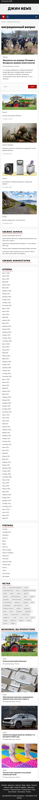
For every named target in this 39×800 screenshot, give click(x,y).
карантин (17, 602)
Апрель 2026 (6, 285)
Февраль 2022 (6, 429)
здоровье (6, 599)
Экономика (5, 576)
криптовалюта (18, 605)
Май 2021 (5, 453)
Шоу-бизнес (6, 573)
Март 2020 (5, 492)
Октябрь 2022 (6, 409)
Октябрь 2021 (6, 441)
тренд (32, 617)
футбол (5, 623)
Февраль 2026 (6, 291)
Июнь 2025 (5, 314)
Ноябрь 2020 (6, 471)
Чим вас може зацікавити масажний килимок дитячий (19, 248)
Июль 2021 (5, 447)
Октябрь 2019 (6, 503)
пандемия (19, 611)
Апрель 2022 (6, 427)
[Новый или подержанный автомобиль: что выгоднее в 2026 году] (19, 718)
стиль (21, 617)
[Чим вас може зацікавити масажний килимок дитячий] (19, 756)
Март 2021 (5, 459)
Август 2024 (6, 344)
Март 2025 (5, 323)
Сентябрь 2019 (7, 506)
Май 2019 (5, 518)
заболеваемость (16, 596)
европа (26, 593)
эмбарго (13, 623)
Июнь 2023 (5, 385)
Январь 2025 (6, 329)
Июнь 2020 (5, 486)
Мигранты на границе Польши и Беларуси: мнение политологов (19, 61)
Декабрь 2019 (6, 500)
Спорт (4, 570)
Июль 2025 (5, 311)
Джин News (19, 8)
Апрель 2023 (6, 391)
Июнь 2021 (5, 450)
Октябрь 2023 (6, 373)
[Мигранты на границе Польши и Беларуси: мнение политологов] (19, 42)
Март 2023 (5, 394)
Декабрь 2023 (6, 367)
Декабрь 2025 (6, 297)
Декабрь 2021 (6, 435)
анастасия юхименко (15, 587)
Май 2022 (5, 424)
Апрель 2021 (6, 456)
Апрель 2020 (6, 489)
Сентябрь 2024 (7, 341)
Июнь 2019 (5, 515)
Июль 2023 (5, 382)
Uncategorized (6, 532)
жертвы (5, 596)
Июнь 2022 (5, 421)
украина (21, 620)
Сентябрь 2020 (7, 477)
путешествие (15, 614)
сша (26, 617)
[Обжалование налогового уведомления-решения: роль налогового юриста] (19, 680)
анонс (26, 587)
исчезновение (7, 602)
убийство (13, 620)
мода (4, 611)
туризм (5, 620)
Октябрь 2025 (6, 302)
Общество (5, 556)
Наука (4, 544)
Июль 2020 (5, 483)
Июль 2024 (5, 347)
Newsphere (29, 796)
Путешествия (6, 564)
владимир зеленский (28, 590)
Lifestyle (4, 529)
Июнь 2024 (5, 350)
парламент (28, 611)
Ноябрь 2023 (6, 370)
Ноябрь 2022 (6, 406)
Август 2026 (6, 273)
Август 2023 (6, 379)
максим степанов (8, 608)
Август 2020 (6, 480)
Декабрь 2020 (6, 468)
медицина (27, 608)
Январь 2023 (6, 400)
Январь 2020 (6, 497)
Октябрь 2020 (6, 474)
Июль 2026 (5, 276)
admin (17, 66)
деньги (19, 593)
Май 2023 (5, 388)
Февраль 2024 (6, 362)
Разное (4, 112)
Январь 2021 (6, 465)
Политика (5, 57)
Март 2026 (5, 288)
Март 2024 (5, 359)
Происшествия (7, 561)
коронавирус (7, 605)
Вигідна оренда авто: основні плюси (13, 220)
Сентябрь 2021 (7, 444)
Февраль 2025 (6, 326)
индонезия (27, 599)
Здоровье (5, 535)
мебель (18, 608)
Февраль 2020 (6, 494)
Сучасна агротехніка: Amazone (11, 115)
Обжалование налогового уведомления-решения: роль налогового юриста (18, 698)
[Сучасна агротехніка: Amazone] (19, 644)
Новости (5, 547)
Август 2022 (6, 415)
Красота (5, 538)
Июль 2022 (5, 418)
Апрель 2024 (6, 356)
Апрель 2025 (6, 320)
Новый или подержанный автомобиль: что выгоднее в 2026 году (19, 736)
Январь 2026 (6, 294)
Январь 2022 (6, 432)
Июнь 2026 (5, 279)
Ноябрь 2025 (6, 299)
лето (26, 605)
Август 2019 (6, 509)
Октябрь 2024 (6, 338)
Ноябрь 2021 (6, 438)
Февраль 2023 (6, 397)
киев (32, 602)
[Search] (36, 17)
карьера (25, 602)
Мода (4, 541)
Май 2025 (5, 317)
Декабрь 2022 (6, 403)
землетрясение (16, 599)
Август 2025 (6, 308)
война (5, 593)
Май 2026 (5, 282)
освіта (11, 611)
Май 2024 (5, 353)
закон (25, 596)
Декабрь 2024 (6, 332)
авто (4, 587)
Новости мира (6, 550)
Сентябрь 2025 (7, 305)
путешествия (25, 614)
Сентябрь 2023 (7, 376)
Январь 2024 (6, 364)
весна (18, 590)
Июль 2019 (5, 512)
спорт (14, 617)
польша (5, 614)
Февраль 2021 (6, 462)
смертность (6, 617)
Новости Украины (7, 145)
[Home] (3, 17)
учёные (28, 620)
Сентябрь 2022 (7, 412)
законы (32, 596)
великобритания (8, 590)
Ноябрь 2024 (6, 335)
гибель (12, 593)
